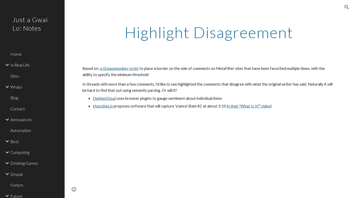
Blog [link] (14, 97)
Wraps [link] (16, 86)
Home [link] (16, 54)
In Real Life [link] (20, 64)
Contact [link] (17, 108)
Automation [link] (20, 130)
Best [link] (14, 141)
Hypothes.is (103, 106)
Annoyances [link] (21, 119)
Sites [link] (14, 75)
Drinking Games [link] (24, 163)
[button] (347, 7)
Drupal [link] (16, 174)
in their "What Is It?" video (249, 106)
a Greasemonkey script (119, 68)
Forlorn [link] (16, 185)
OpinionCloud (104, 98)
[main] (208, 32)
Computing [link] (19, 152)
